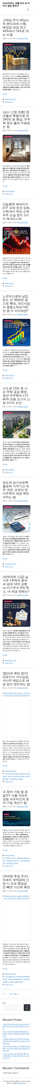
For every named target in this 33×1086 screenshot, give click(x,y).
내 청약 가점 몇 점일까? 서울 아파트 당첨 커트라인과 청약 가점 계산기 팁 (16, 797)
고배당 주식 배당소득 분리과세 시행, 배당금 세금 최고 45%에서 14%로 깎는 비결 (16, 27)
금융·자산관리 (9, 283)
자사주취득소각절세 (16, 779)
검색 (4, 1003)
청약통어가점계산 (12, 863)
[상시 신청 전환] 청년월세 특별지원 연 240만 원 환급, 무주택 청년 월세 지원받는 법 (16, 119)
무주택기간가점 (10, 858)
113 (10, 994)
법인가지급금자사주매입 (16, 776)
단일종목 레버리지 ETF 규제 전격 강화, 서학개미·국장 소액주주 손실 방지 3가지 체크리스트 (16, 211)
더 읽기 (5, 94)
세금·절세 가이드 (10, 99)
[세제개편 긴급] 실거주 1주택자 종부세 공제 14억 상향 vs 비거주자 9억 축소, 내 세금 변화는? (16, 584)
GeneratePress (21, 1083)
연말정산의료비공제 (14, 979)
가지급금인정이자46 (12, 774)
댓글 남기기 (9, 102)
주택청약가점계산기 (13, 861)
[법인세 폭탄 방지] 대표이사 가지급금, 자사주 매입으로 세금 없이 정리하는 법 (16, 678)
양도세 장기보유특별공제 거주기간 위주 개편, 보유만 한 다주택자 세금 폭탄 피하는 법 (16, 490)
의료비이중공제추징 (16, 982)
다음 (15, 994)
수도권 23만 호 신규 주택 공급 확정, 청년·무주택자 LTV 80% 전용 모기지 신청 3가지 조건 (16, 395)
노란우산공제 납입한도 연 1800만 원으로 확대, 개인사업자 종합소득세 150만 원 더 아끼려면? (16, 303)
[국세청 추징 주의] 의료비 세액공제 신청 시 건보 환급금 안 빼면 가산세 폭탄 (16, 881)
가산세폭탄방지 (10, 977)
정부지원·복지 (9, 191)
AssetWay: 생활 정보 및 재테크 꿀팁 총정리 (16, 4)
